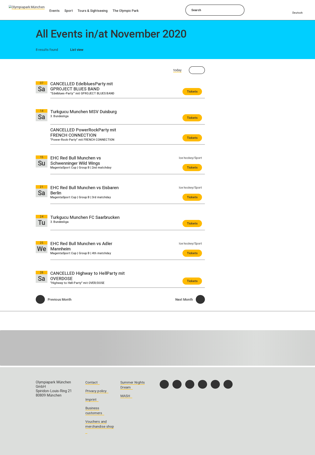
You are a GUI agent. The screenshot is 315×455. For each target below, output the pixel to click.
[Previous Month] (40, 299)
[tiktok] (189, 384)
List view (76, 50)
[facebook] (164, 384)
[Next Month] (200, 299)
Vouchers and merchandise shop (99, 424)
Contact (91, 382)
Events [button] (54, 11)
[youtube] (228, 384)
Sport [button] (68, 11)
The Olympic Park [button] (125, 11)
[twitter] (202, 384)
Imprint (90, 399)
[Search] (238, 10)
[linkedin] (215, 384)
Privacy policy (95, 391)
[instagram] (177, 384)
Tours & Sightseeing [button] (92, 11)
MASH (125, 396)
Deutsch (297, 12)
